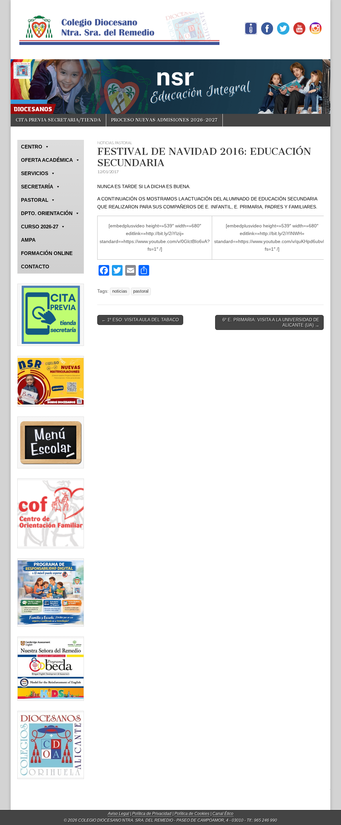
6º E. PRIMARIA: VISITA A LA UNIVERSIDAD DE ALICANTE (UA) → (270, 322)
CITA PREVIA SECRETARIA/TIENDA (58, 120)
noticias (119, 291)
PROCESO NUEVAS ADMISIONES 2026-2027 (164, 120)
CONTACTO (35, 266)
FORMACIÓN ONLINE (47, 253)
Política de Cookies (191, 813)
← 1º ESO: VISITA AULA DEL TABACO (140, 319)
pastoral (141, 291)
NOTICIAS (105, 142)
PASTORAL (123, 142)
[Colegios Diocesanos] (51, 745)
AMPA (28, 240)
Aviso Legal (118, 813)
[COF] (51, 513)
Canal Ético (222, 813)
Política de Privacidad (151, 813)
